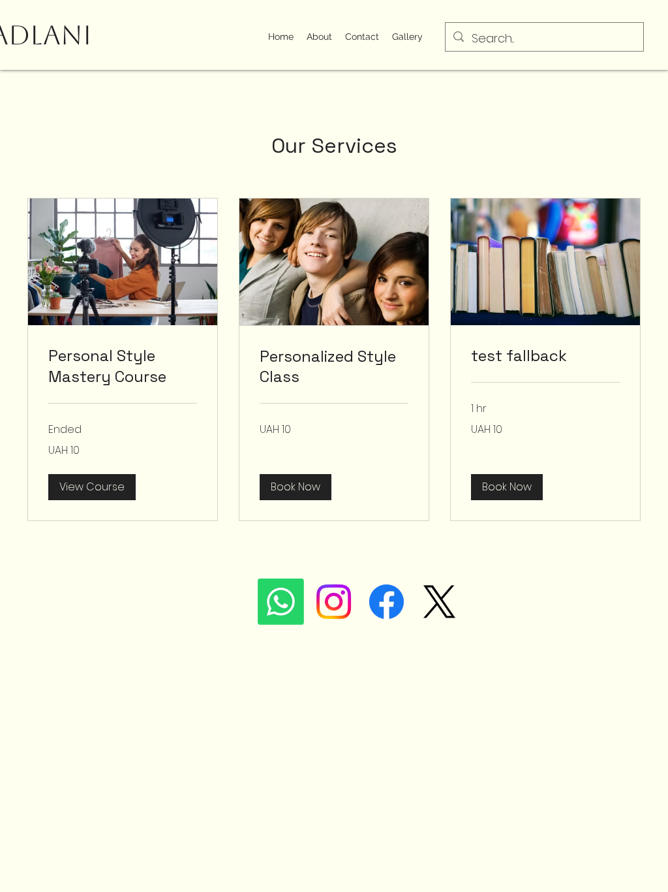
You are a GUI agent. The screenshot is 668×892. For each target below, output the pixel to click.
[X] (439, 602)
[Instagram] (334, 602)
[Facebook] (386, 602)
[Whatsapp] (281, 602)
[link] (122, 366)
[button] (92, 487)
